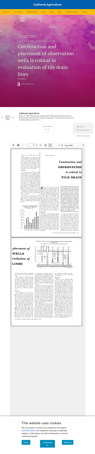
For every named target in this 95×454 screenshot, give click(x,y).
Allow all (68, 442)
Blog (59, 12)
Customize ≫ (49, 444)
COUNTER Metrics (29, 430)
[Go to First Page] (23, 145)
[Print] (18, 145)
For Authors (18, 12)
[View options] (13, 145)
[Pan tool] (45, 145)
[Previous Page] (26, 145)
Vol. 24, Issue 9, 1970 (26, 41)
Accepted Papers (71, 12)
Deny (27, 442)
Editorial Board (31, 12)
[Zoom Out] (59, 145)
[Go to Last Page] (40, 145)
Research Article (27, 35)
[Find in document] (83, 145)
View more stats (83, 136)
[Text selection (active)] (50, 145)
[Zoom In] (62, 145)
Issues (51, 12)
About (43, 12)
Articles (5, 12)
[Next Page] (37, 145)
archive (84, 12)
